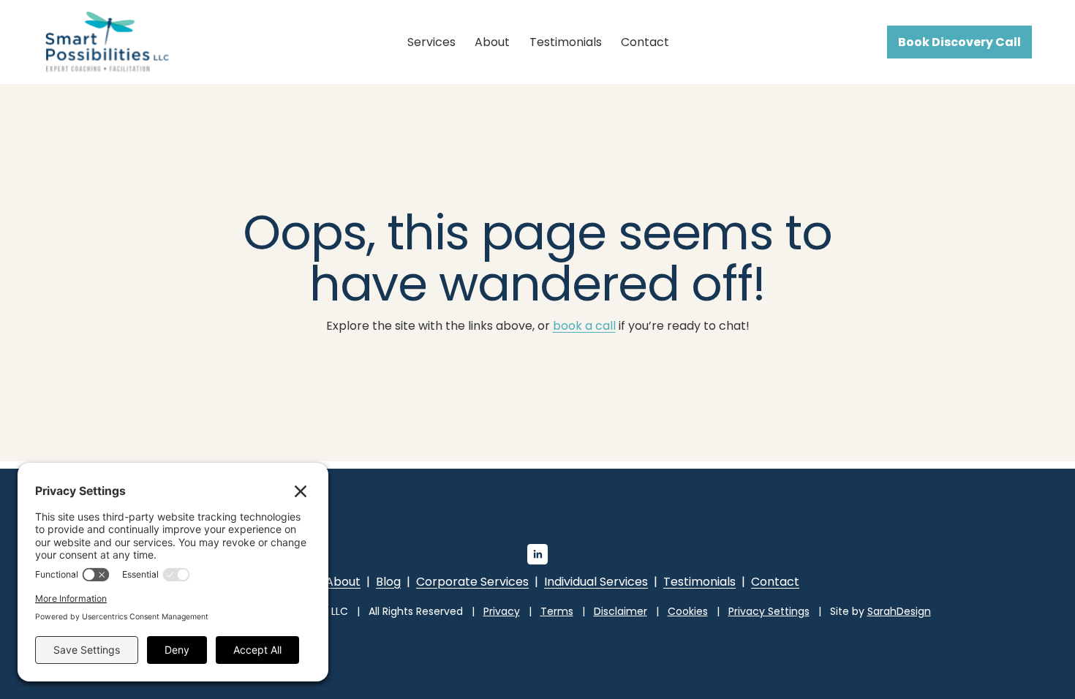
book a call (584, 325)
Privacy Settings (769, 611)
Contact (645, 42)
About (492, 42)
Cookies (688, 611)
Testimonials (565, 42)
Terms (556, 611)
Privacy (501, 611)
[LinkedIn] (537, 554)
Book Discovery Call (959, 42)
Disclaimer (620, 611)
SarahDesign (899, 611)
